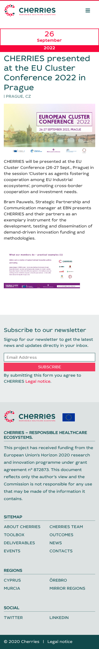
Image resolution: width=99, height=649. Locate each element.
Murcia (12, 588)
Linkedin (59, 617)
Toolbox (14, 535)
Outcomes (61, 535)
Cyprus (12, 580)
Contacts (61, 551)
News (56, 543)
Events (12, 551)
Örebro (58, 580)
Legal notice (37, 381)
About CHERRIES (22, 527)
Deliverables (19, 543)
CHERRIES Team (66, 527)
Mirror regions (67, 588)
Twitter (13, 617)
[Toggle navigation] (88, 10)
